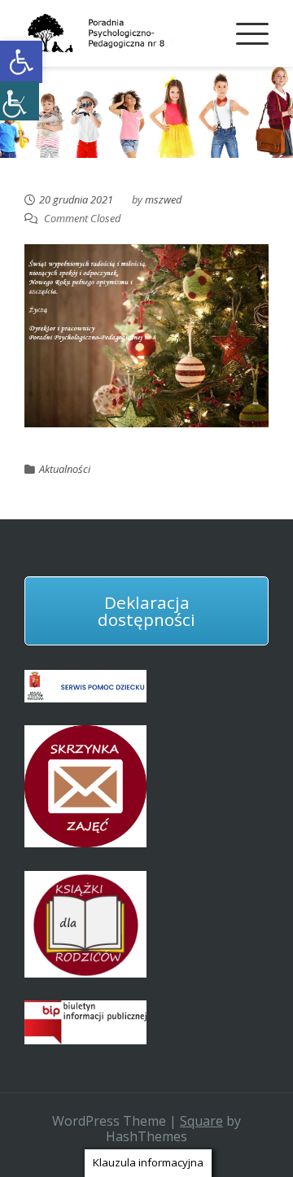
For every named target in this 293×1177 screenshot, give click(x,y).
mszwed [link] (163, 199)
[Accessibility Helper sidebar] (19, 100)
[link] (21, 62)
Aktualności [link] (64, 469)
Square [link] (201, 1121)
